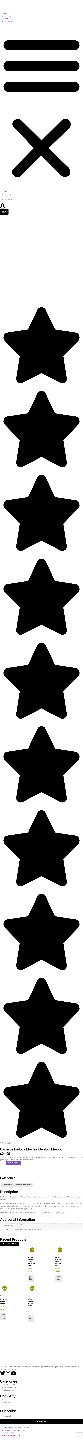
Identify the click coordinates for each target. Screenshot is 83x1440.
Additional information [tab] (23, 1185)
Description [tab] (7, 1185)
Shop (6, 19)
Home (6, 13)
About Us (7, 16)
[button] (41, 106)
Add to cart (13, 1163)
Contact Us (8, 21)
